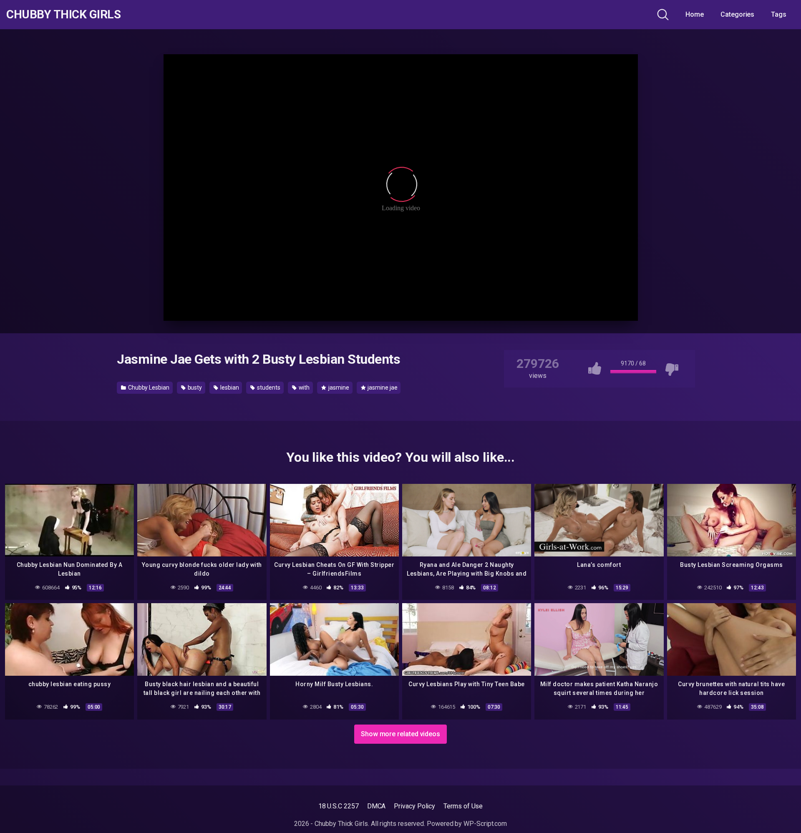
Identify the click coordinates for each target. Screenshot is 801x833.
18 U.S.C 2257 (338, 806)
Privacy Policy (414, 806)
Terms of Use (463, 806)
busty (194, 387)
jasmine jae (381, 387)
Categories (737, 14)
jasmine (338, 387)
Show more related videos (400, 734)
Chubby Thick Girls (63, 15)
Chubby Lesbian (148, 387)
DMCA (376, 806)
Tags (778, 14)
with (303, 387)
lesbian (229, 387)
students (268, 387)
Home (694, 14)
